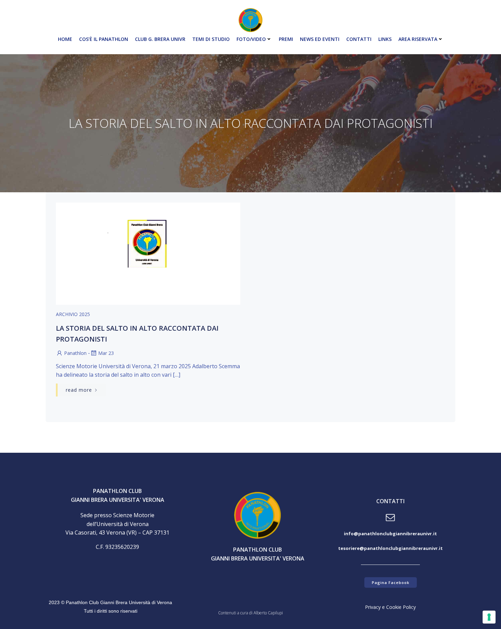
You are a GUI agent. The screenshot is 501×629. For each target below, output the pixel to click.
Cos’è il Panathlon (103, 39)
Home (65, 39)
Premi (286, 39)
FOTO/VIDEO (251, 39)
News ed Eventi (319, 39)
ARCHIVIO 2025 (73, 314)
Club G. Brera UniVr (160, 39)
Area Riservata (417, 39)
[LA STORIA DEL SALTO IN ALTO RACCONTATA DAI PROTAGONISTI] (148, 253)
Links (385, 39)
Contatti (358, 39)
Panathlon (75, 353)
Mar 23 (106, 353)
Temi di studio (211, 39)
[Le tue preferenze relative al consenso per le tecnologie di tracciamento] (489, 617)
